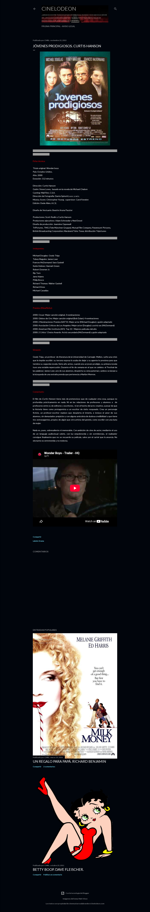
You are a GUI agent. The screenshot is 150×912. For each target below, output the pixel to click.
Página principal (51, 26)
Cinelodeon (59, 8)
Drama (41, 541)
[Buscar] (115, 8)
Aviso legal (68, 26)
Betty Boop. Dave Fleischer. (58, 869)
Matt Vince (83, 899)
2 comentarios (49, 766)
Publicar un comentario (52, 875)
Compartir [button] (37, 537)
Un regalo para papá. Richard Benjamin (69, 761)
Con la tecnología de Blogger (77, 893)
